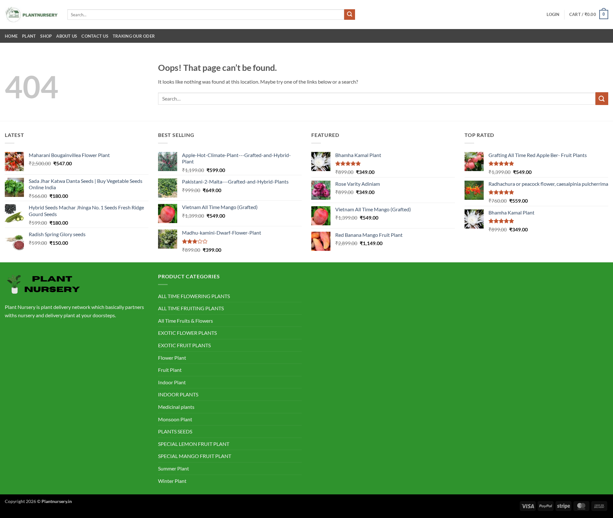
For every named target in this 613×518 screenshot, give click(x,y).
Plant (29, 36)
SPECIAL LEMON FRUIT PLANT (193, 444)
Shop (46, 36)
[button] (553, 14)
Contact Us (94, 36)
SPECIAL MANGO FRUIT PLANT (194, 456)
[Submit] (349, 14)
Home (11, 36)
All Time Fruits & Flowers (185, 321)
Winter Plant (172, 481)
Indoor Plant (172, 382)
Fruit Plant (170, 370)
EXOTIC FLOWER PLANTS (187, 333)
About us (66, 36)
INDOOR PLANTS (178, 394)
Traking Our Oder (134, 36)
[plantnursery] (31, 14)
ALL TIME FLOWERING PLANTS (194, 296)
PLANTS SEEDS (175, 431)
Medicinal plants (176, 407)
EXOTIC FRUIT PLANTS (184, 345)
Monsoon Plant (175, 419)
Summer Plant (173, 468)
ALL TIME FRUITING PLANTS (191, 308)
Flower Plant (172, 358)
